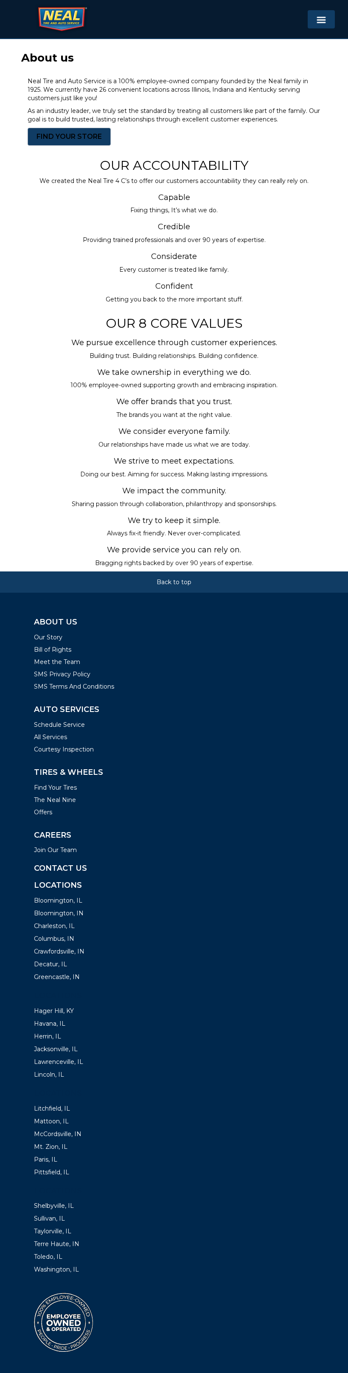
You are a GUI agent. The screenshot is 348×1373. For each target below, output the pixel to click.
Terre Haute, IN (56, 1244)
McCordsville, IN (57, 1134)
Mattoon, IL (51, 1121)
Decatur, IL (50, 964)
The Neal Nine (55, 800)
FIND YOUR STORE (69, 136)
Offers (43, 812)
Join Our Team (55, 850)
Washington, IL (56, 1269)
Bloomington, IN (59, 913)
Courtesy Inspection (64, 749)
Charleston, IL (54, 926)
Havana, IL (49, 1023)
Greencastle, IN (57, 977)
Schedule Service (59, 725)
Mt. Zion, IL (50, 1147)
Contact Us (60, 868)
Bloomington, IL (58, 900)
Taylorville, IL (52, 1231)
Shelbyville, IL (54, 1206)
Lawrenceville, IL (58, 1062)
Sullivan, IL (49, 1218)
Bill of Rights (52, 649)
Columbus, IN (54, 939)
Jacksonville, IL (56, 1049)
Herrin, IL (47, 1036)
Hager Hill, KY (54, 1011)
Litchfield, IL (52, 1108)
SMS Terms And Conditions (74, 686)
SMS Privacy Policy (62, 674)
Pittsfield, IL (51, 1172)
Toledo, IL (48, 1256)
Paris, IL (45, 1159)
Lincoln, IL (49, 1074)
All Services (50, 737)
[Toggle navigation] (321, 19)
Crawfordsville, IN (59, 951)
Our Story (48, 637)
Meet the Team (57, 662)
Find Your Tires (55, 787)
